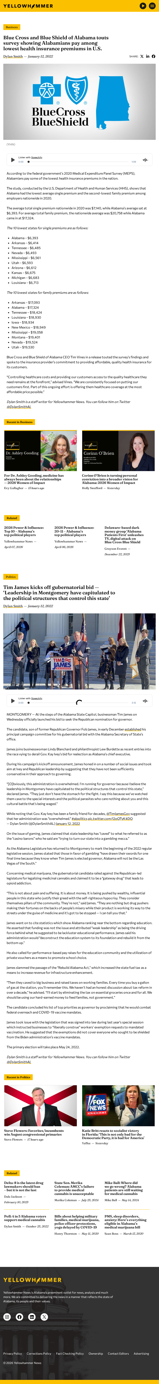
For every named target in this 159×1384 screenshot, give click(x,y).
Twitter (142, 56)
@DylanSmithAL (19, 407)
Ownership (96, 1353)
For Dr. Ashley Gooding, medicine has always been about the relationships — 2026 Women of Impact (34, 479)
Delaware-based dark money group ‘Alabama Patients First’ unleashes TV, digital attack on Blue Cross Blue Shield (124, 534)
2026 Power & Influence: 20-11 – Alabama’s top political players (74, 531)
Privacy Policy (12, 1353)
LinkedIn (147, 56)
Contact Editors (118, 1353)
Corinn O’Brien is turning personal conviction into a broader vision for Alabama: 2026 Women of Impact (110, 479)
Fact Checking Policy (70, 1353)
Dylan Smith (13, 56)
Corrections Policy (39, 1353)
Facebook (153, 56)
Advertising (141, 1353)
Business (12, 27)
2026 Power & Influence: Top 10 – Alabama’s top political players (24, 531)
